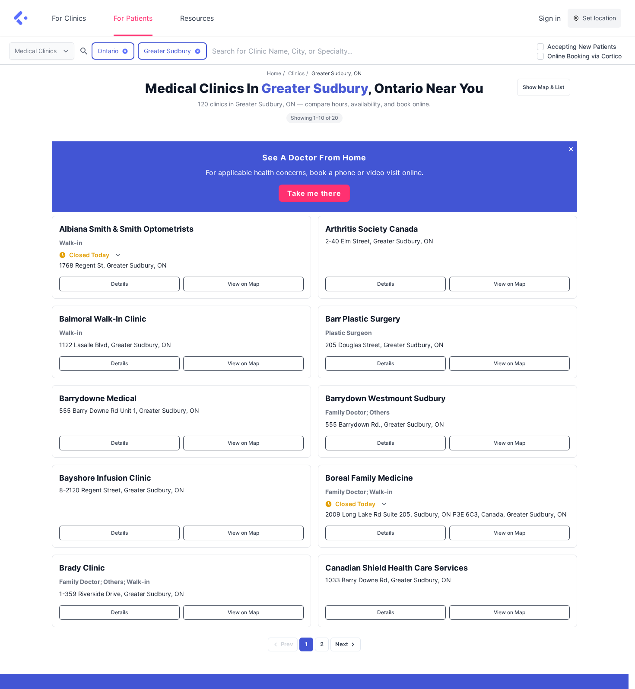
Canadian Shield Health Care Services (396, 567)
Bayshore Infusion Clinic (105, 477)
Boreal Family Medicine (369, 477)
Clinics (296, 73)
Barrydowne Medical (98, 398)
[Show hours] (117, 255)
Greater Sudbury (314, 88)
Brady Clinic (82, 567)
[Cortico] (21, 18)
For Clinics (69, 18)
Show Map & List (544, 87)
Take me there (314, 193)
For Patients (133, 18)
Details (119, 284)
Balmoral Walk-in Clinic (102, 318)
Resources (197, 18)
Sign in (550, 18)
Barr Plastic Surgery (362, 318)
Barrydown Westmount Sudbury (385, 398)
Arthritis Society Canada (371, 228)
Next (341, 644)
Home (274, 73)
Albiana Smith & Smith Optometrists (126, 228)
